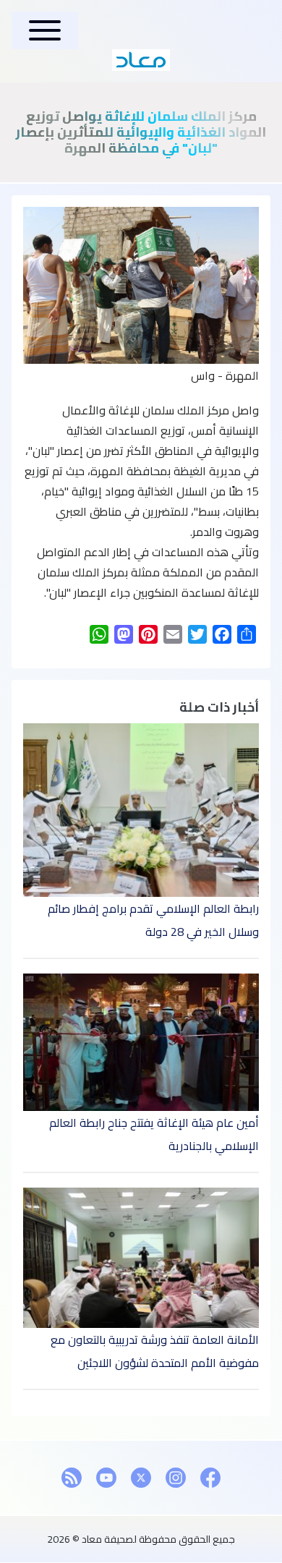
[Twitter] (141, 1478)
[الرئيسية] (141, 60)
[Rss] (71, 1478)
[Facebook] (210, 1478)
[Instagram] (175, 1478)
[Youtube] (106, 1478)
